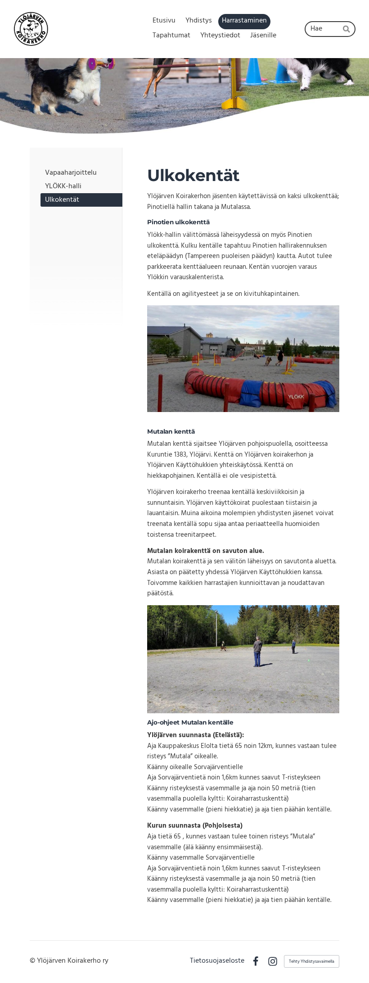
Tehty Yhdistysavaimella (311, 961)
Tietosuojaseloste (217, 961)
